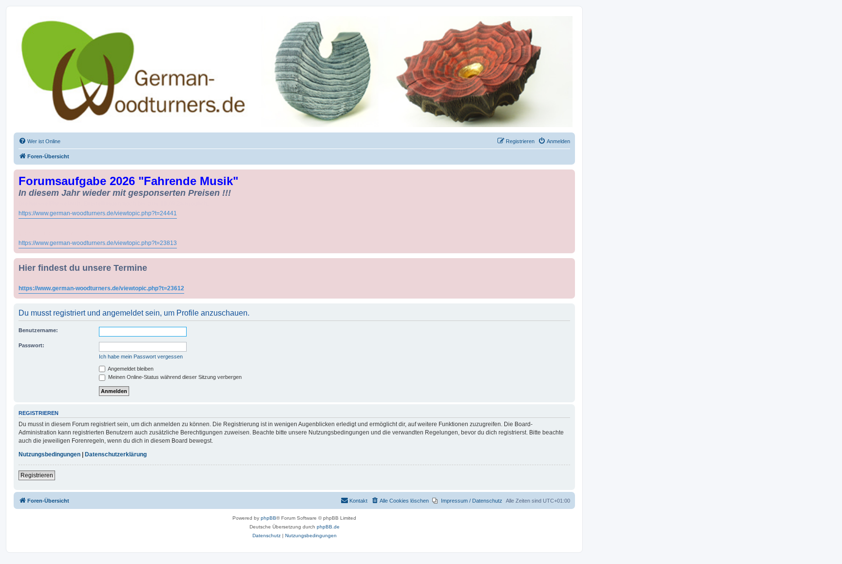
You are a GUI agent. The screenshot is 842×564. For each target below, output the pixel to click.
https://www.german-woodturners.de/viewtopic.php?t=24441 (98, 213)
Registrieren (36, 475)
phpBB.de (328, 526)
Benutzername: (38, 330)
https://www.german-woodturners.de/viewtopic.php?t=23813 (98, 243)
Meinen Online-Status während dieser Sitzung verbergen (174, 377)
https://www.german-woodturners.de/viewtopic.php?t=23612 (101, 288)
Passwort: (31, 345)
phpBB (268, 518)
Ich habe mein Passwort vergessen (141, 356)
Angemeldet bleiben (130, 369)
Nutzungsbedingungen (49, 454)
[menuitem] (39, 141)
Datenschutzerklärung (116, 454)
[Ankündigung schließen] (568, 175)
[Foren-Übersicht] (294, 71)
